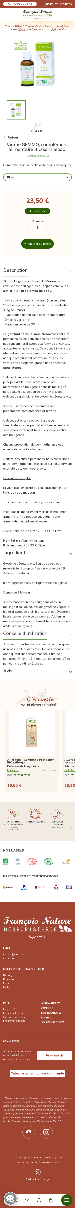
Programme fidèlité (14, 1021)
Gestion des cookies (50, 1162)
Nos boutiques (51, 1013)
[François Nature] (37, 14)
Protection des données (27, 1162)
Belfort (7, 987)
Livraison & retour (13, 1013)
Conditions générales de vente (27, 1157)
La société (9, 1009)
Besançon (9, 975)
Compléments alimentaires (38, 26)
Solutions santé (52, 1022)
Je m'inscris (55, 1055)
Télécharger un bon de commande (37, 1073)
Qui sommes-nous (14, 1017)
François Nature (13, 26)
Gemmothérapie (62, 26)
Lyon (6, 983)
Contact (47, 1017)
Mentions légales (52, 1157)
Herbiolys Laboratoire (38, 155)
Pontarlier (8, 979)
